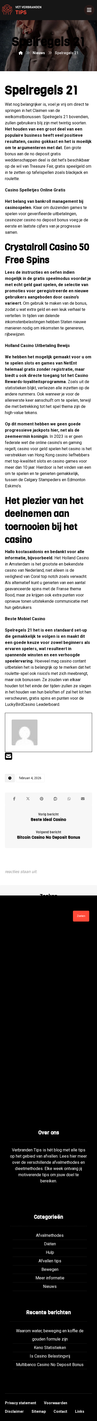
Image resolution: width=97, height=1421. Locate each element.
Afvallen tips (50, 1260)
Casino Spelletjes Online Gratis (35, 190)
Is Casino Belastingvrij (50, 1356)
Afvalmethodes (50, 1235)
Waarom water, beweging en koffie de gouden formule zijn (50, 1335)
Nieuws (50, 1286)
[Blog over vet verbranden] (20, 10)
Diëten (50, 1243)
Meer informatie (49, 1277)
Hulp (50, 1252)
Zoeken (81, 916)
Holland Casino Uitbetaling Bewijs (37, 345)
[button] (14, 798)
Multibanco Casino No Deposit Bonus (50, 1364)
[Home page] (21, 53)
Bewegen (49, 1269)
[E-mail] (8, 757)
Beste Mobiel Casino (25, 618)
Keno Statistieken (50, 1347)
